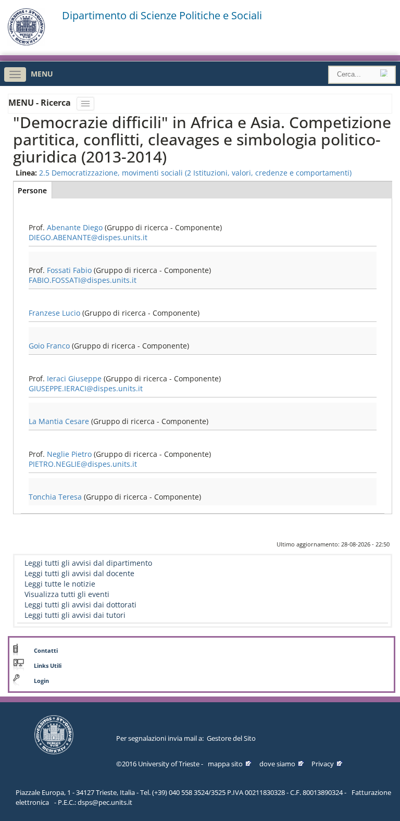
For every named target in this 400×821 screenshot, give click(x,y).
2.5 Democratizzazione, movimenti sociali (111, 173)
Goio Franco (49, 346)
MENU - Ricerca (40, 102)
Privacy (322, 763)
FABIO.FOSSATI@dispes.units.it (82, 280)
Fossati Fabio (69, 270)
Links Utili (47, 665)
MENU (42, 74)
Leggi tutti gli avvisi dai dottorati (80, 604)
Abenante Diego (75, 227)
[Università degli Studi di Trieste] (26, 43)
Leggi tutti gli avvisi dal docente (79, 573)
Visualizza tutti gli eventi (66, 594)
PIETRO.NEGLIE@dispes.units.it (83, 464)
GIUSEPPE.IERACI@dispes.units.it (86, 388)
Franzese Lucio (54, 313)
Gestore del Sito (231, 738)
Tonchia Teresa (55, 497)
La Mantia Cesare (59, 421)
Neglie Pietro (69, 454)
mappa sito (225, 763)
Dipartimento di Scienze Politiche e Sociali (162, 15)
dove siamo (277, 763)
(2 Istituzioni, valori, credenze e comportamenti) (268, 173)
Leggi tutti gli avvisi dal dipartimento (88, 563)
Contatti (46, 650)
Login (41, 681)
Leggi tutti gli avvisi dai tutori (75, 615)
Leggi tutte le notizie (59, 584)
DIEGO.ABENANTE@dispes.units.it (88, 237)
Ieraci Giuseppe (74, 378)
